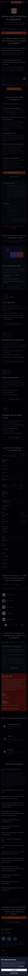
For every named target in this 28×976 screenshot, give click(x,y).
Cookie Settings (14, 973)
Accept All (14, 970)
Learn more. (21, 966)
